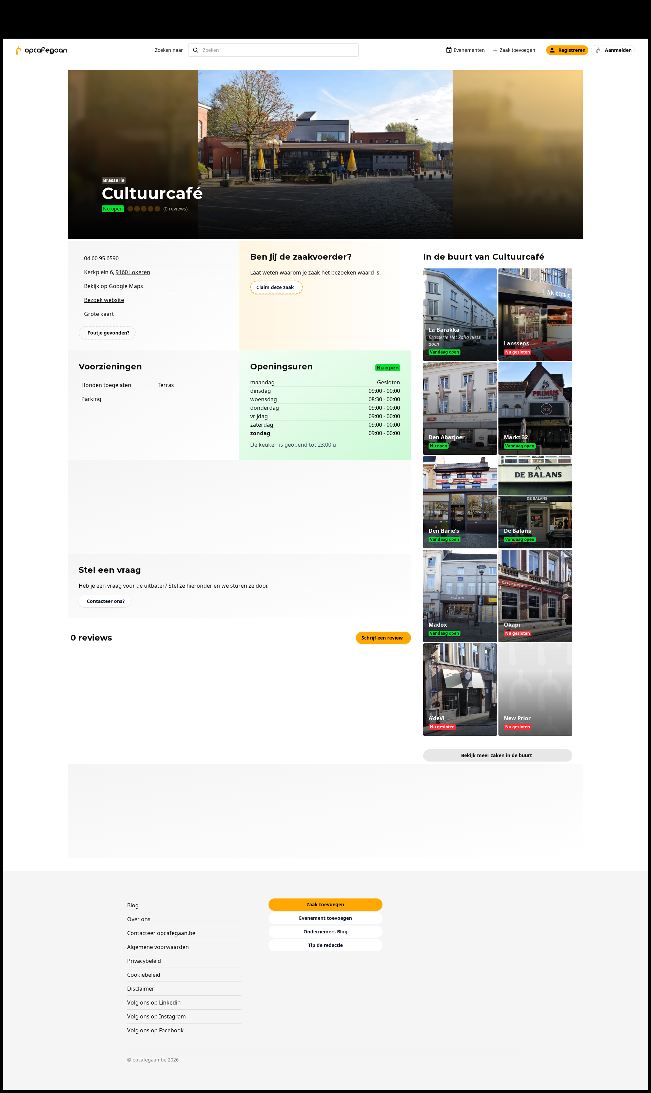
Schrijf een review (382, 637)
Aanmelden (618, 50)
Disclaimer (140, 988)
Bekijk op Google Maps (113, 286)
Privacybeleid (144, 961)
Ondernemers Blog (325, 931)
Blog (133, 905)
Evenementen (469, 50)
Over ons (139, 919)
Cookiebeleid (143, 974)
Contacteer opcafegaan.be (161, 933)
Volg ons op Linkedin (154, 1002)
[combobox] (273, 50)
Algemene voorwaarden (158, 947)
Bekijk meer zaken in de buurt (496, 755)
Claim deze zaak (275, 287)
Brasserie (113, 180)
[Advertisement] (328, 20)
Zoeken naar (169, 50)
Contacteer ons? (106, 601)
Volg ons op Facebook (155, 1030)
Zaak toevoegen (517, 50)
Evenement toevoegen (325, 918)
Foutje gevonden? (108, 332)
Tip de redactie (325, 945)
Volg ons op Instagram (156, 1016)
